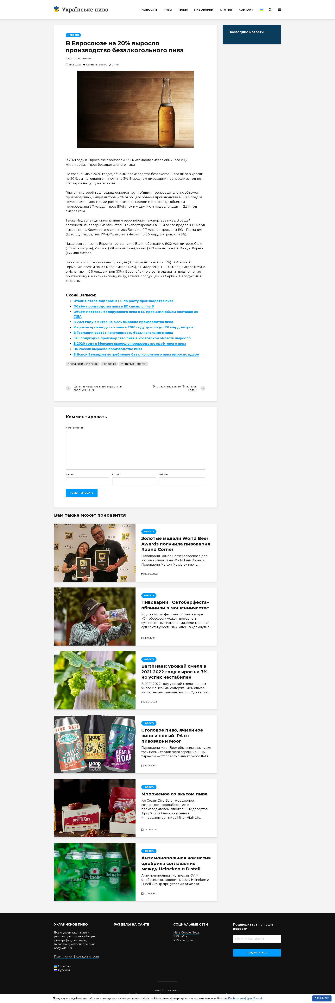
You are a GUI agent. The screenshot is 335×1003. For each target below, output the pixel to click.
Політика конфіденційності (245, 998)
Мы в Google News (186, 932)
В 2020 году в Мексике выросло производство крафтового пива (129, 343)
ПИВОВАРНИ (203, 9)
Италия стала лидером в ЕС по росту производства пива (123, 301)
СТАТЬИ (226, 9)
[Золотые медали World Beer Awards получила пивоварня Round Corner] (95, 553)
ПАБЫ (183, 9)
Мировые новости (133, 364)
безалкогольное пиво (83, 364)
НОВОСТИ (149, 9)
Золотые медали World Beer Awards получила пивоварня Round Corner (175, 544)
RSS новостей (183, 940)
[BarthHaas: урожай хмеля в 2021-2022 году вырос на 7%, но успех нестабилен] (95, 680)
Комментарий (74, 428)
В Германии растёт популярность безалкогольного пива (123, 333)
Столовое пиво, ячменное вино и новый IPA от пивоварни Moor (172, 735)
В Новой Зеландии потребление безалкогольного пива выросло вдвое (136, 354)
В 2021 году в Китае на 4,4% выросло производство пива (123, 322)
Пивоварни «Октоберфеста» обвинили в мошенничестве (175, 605)
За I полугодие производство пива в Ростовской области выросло (132, 338)
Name (70, 474)
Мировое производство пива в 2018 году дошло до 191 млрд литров (133, 327)
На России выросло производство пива (107, 349)
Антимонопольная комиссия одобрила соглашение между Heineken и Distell (176, 863)
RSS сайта (180, 936)
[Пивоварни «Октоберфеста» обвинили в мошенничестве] (95, 616)
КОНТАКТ (246, 9)
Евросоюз (109, 364)
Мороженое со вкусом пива (174, 794)
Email (116, 474)
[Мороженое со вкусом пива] (95, 808)
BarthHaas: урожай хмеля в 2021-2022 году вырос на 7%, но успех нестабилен (175, 672)
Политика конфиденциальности (76, 956)
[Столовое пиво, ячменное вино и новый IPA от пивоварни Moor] (95, 744)
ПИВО (167, 9)
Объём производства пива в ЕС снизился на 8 (113, 306)
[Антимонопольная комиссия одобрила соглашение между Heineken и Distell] (95, 872)
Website (163, 474)
